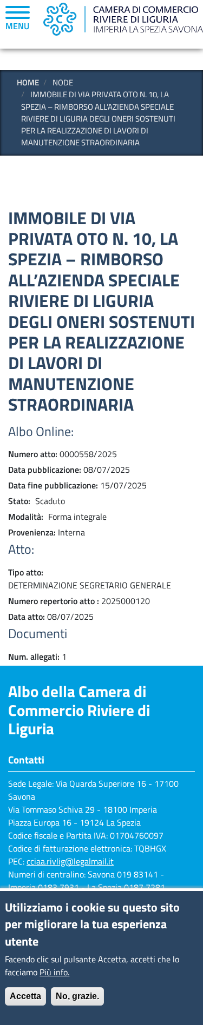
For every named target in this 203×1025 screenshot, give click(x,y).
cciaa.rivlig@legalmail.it (70, 861)
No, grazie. (77, 996)
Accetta (25, 996)
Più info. (54, 972)
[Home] (123, 19)
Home (28, 82)
